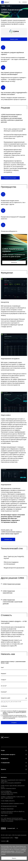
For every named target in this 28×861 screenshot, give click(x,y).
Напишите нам (8, 539)
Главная (3, 6)
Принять (14, 858)
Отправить (14, 722)
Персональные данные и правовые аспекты (12, 803)
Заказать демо (14, 39)
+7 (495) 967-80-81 (8, 798)
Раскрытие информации (7, 809)
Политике (5, 714)
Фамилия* (3, 673)
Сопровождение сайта (7, 837)
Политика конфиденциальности (16, 819)
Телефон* (3, 679)
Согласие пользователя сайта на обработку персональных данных (12, 812)
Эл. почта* (4, 686)
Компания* (4, 692)
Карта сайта (4, 815)
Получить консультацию (10, 177)
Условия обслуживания (7, 821)
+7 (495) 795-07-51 (20, 796)
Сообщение (4, 706)
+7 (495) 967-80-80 (16, 2)
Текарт (16, 837)
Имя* (2, 667)
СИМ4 (8, 6)
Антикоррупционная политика (9, 806)
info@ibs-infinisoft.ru (10, 801)
